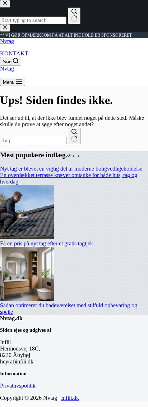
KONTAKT (14, 53)
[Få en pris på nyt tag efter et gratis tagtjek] (27, 237)
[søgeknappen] (74, 136)
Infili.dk (70, 398)
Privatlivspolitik (18, 386)
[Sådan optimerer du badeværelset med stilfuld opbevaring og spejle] (27, 299)
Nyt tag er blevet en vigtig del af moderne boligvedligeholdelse (71, 169)
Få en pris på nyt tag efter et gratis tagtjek (46, 243)
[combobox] (33, 140)
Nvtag (7, 41)
